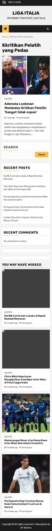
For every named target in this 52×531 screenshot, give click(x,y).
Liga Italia (8, 99)
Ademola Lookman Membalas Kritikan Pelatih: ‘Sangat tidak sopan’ (25, 108)
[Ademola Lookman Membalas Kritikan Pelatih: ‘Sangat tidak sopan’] (26, 75)
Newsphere (41, 524)
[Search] (48, 29)
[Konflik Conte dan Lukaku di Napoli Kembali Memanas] (26, 288)
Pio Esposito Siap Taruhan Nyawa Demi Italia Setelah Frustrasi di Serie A (23, 504)
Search (11, 147)
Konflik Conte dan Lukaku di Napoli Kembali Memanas (24, 317)
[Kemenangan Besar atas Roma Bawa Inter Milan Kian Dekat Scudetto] (26, 413)
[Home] (5, 29)
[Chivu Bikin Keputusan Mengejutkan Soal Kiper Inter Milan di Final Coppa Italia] (26, 349)
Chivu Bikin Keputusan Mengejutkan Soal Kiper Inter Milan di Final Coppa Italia (25, 379)
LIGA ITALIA (26, 13)
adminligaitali (24, 118)
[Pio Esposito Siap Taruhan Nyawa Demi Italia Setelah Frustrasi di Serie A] (26, 473)
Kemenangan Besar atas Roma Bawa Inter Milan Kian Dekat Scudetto (25, 442)
